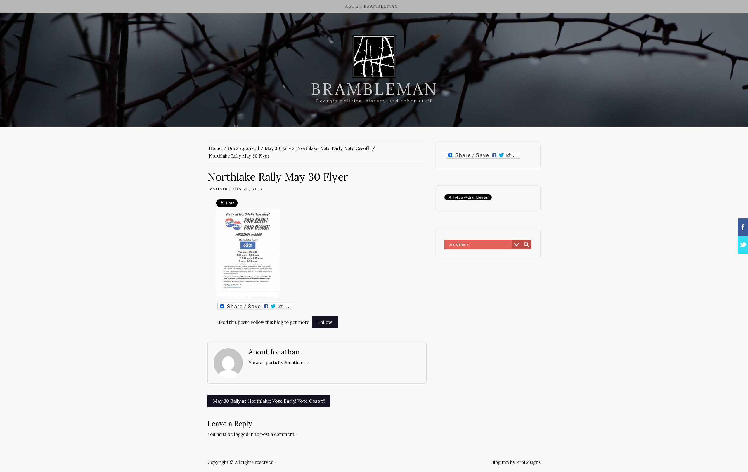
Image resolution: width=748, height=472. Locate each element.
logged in (244, 434)
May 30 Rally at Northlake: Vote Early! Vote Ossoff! (269, 401)
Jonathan (217, 189)
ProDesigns (528, 462)
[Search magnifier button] (526, 244)
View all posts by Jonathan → (279, 362)
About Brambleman (371, 6)
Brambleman (374, 89)
